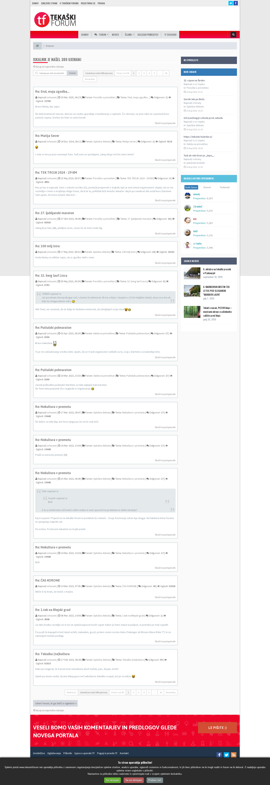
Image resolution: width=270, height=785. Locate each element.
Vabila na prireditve (197, 144)
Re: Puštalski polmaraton (53, 327)
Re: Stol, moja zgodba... (52, 91)
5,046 (210, 247)
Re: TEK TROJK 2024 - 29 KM (56, 172)
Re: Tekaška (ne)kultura (52, 654)
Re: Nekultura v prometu (53, 407)
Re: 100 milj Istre (47, 246)
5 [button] (154, 73)
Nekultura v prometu (133, 412)
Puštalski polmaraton (137, 333)
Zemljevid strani (49, 3)
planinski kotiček (196, 162)
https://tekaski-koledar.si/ (198, 136)
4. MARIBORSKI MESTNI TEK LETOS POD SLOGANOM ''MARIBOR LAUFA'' (216, 290)
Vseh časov (191, 187)
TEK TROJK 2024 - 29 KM (140, 178)
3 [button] (144, 73)
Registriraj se (88, 3)
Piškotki (67, 753)
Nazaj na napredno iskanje (49, 66)
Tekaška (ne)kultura (133, 659)
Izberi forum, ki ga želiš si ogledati (55, 703)
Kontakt (124, 753)
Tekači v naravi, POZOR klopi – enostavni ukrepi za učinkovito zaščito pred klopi (217, 311)
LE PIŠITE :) (217, 727)
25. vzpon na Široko (194, 80)
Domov (35, 3)
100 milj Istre (129, 252)
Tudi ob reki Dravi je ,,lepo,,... (199, 155)
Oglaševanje (54, 753)
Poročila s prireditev (198, 87)
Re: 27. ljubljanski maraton (54, 213)
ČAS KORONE (129, 586)
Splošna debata (195, 106)
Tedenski (225, 187)
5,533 (210, 210)
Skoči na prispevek (165, 123)
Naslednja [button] (90, 79)
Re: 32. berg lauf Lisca (51, 275)
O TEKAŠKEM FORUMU (69, 3)
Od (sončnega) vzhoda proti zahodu (203, 118)
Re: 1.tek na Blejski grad (53, 610)
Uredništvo (39, 753)
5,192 (210, 235)
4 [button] (149, 73)
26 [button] (166, 73)
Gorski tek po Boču (194, 99)
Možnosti (71, 692)
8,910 (210, 198)
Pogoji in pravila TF (107, 753)
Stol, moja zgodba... (138, 97)
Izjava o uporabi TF (84, 753)
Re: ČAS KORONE (47, 580)
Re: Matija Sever (47, 136)
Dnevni (207, 187)
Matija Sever (129, 141)
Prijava (101, 3)
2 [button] (138, 73)
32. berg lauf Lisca (137, 281)
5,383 (210, 223)
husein (52, 97)
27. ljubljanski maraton (139, 218)
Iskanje (72, 73)
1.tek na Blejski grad (133, 615)
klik (54, 228)
